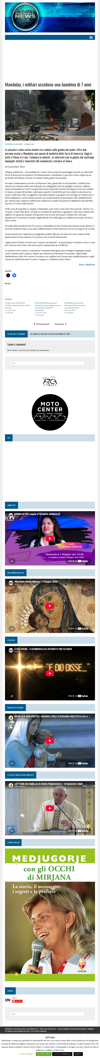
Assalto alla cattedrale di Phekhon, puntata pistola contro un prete (17, 305)
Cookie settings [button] (26, 1054)
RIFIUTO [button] (78, 1054)
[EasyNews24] (50, 17)
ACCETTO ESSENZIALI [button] (62, 1054)
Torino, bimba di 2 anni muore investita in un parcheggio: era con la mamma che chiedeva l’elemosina (48, 306)
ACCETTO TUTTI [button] (43, 1054)
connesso (22, 350)
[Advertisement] (50, 61)
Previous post (42, 324)
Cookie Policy (58, 1050)
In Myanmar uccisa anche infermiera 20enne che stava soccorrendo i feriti (74, 305)
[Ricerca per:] (47, 363)
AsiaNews (90, 264)
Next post (59, 324)
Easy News (18, 144)
